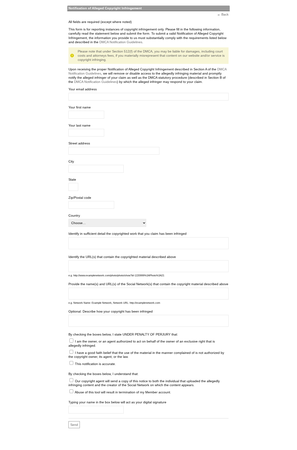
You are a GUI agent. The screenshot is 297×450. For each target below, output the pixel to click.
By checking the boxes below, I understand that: (103, 374)
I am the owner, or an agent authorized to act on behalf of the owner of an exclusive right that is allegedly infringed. (141, 343)
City (71, 161)
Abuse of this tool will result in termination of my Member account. (122, 392)
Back (225, 14)
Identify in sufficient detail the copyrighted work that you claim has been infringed (127, 233)
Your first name (79, 107)
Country (74, 215)
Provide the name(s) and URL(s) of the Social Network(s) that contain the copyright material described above (148, 284)
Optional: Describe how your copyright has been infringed (110, 311)
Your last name (79, 125)
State (72, 179)
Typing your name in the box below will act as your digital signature (117, 402)
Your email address (82, 89)
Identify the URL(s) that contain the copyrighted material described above (122, 257)
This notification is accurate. (95, 363)
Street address (79, 143)
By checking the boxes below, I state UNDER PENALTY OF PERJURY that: (123, 334)
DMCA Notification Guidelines (120, 42)
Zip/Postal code (79, 197)
